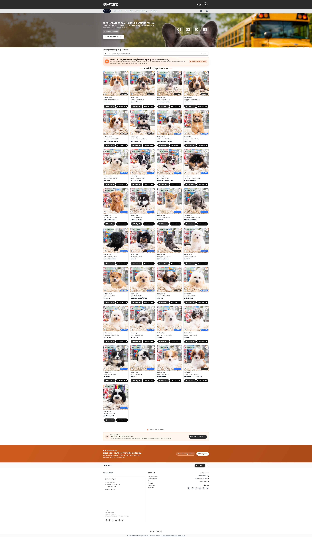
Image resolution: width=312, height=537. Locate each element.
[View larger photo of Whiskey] (126, 112)
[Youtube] (200, 488)
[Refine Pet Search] (105, 53)
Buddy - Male (137, 178)
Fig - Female (110, 217)
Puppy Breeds (153, 11)
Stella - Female (164, 139)
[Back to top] (207, 465)
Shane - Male (137, 100)
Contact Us (151, 485)
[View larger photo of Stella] (180, 112)
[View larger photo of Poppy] (206, 347)
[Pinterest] (119, 520)
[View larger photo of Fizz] (180, 151)
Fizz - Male (163, 178)
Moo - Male (110, 374)
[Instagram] (109, 520)
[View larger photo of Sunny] (180, 190)
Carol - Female (111, 100)
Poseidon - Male (111, 335)
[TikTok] (113, 520)
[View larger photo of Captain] (206, 112)
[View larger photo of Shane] (153, 72)
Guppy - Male (164, 257)
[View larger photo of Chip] (180, 347)
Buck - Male (136, 374)
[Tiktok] (196, 488)
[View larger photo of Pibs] (206, 229)
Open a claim (203, 481)
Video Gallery (129, 11)
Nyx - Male (189, 296)
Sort (204, 53)
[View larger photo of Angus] (180, 269)
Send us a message (201, 478)
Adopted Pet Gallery (141, 11)
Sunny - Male (163, 217)
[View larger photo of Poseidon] (126, 308)
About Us (150, 483)
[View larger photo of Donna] (180, 308)
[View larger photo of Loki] (126, 269)
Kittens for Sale (152, 478)
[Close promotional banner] (206, 16)
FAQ (149, 481)
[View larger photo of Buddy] (153, 151)
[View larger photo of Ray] (153, 229)
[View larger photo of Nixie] (126, 229)
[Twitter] (122, 520)
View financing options (185, 454)
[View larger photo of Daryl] (180, 72)
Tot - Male (137, 217)
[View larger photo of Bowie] (206, 308)
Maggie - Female (192, 100)
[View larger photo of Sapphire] (206, 190)
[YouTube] (116, 520)
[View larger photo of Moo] (126, 347)
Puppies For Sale (117, 11)
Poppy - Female (191, 374)
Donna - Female (164, 335)
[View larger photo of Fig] (126, 190)
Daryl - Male (163, 100)
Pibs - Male (190, 257)
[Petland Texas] (110, 4)
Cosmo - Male (111, 178)
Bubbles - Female (139, 139)
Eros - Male (136, 296)
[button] (109, 72)
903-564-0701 (203, 476)
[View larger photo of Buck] (153, 347)
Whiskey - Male (111, 139)
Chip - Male (163, 374)
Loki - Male (109, 296)
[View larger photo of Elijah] (126, 386)
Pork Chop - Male (192, 178)
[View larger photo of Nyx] (206, 269)
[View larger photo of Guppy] (180, 229)
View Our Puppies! (112, 37)
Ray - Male (136, 257)
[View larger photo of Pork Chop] (206, 151)
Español (151, 487)
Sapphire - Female (192, 217)
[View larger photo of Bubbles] (153, 112)
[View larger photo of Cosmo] (126, 151)
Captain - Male (191, 139)
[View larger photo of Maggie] (206, 72)
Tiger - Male (137, 335)
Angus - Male (163, 296)
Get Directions (110, 489)
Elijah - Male (110, 414)
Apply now (203, 454)
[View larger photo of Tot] (153, 190)
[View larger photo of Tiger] (153, 308)
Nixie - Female (110, 257)
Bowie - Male (190, 335)
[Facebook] (106, 520)
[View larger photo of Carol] (126, 72)
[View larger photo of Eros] (153, 269)
